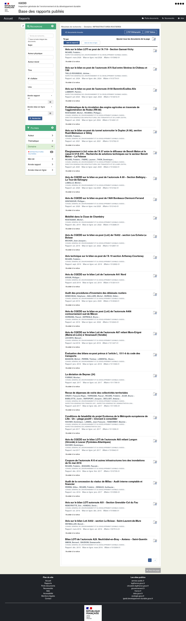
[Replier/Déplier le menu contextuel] (23, 26)
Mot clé (31, 159)
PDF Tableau (150, 32)
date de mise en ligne (90, 43)
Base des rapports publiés (41, 11)
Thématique (33, 141)
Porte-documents (48, 585)
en (29, 98)
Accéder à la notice (73, 61)
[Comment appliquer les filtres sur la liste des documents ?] (52, 127)
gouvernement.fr (138, 588)
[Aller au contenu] (178, 3)
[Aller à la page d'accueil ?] (183, 3)
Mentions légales (48, 596)
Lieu (30, 87)
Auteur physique (35, 53)
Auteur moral (33, 61)
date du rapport (71, 43)
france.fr (138, 591)
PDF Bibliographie (134, 32)
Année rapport (34, 164)
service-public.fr (138, 580)
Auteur (31, 135)
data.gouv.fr (138, 593)
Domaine (32, 146)
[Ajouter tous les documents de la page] (153, 39)
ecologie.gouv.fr (138, 596)
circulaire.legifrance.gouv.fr (138, 585)
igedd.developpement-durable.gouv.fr (138, 598)
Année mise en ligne (37, 170)
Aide (48, 591)
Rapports (48, 583)
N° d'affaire (32, 78)
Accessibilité (48, 593)
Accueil (48, 580)
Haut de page (154, 570)
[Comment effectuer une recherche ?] (52, 26)
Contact (48, 598)
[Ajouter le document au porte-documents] (155, 51)
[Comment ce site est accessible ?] (176, 3)
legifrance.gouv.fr (138, 583)
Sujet (30, 45)
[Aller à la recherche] (181, 3)
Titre (30, 70)
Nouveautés (48, 588)
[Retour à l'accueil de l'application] (93, 612)
